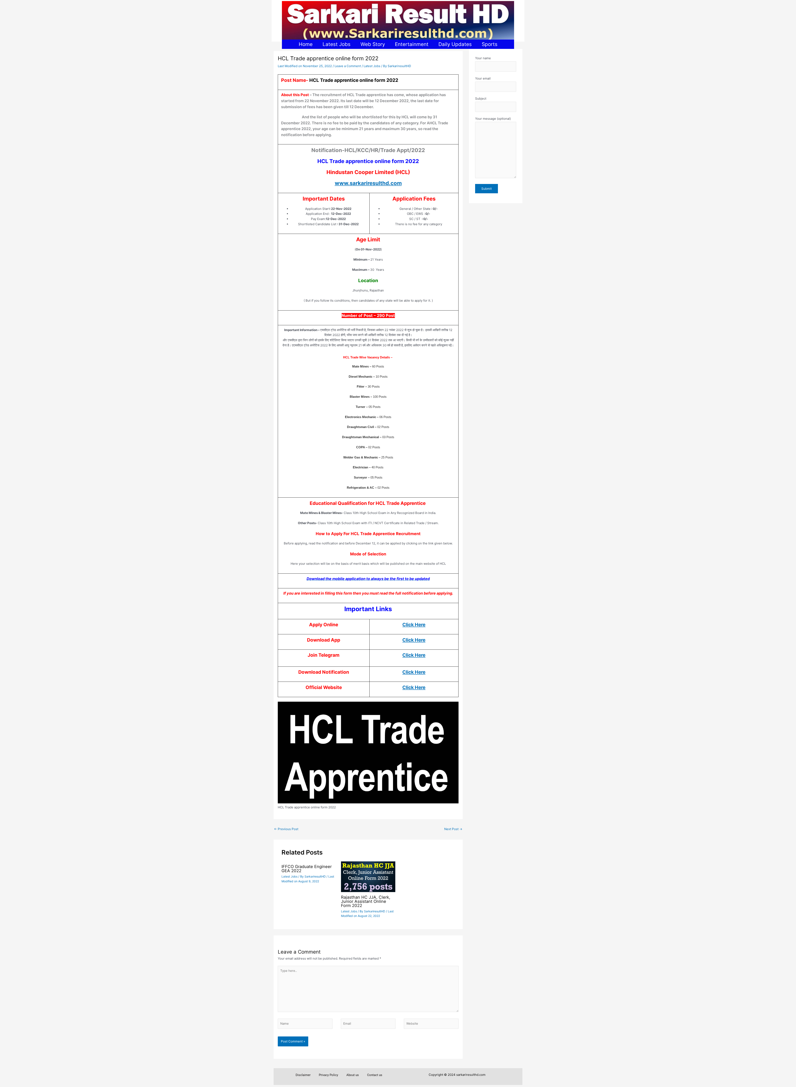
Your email (483, 78)
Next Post (453, 829)
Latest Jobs (372, 66)
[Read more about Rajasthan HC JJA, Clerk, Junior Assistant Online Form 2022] (368, 876)
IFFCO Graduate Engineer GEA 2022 (307, 868)
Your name (483, 58)
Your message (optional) (493, 119)
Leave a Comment (348, 66)
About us (352, 1075)
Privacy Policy (328, 1075)
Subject (480, 98)
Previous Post (286, 829)
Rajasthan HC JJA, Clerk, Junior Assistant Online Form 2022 (365, 901)
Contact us (374, 1075)
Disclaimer (303, 1075)
